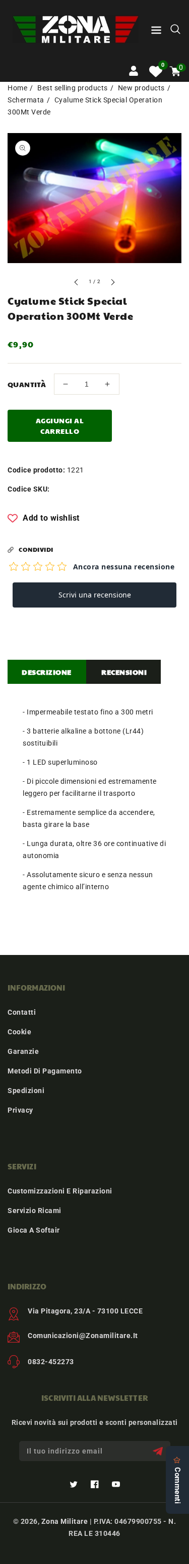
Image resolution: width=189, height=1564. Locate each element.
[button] (156, 32)
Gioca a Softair (34, 1230)
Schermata (26, 100)
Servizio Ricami (34, 1211)
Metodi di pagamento (45, 1071)
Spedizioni (26, 1091)
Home (17, 88)
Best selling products (72, 88)
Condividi (36, 549)
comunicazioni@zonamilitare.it (83, 1336)
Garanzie (23, 1051)
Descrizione (47, 672)
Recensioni (124, 672)
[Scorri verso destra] (112, 283)
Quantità (27, 384)
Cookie (19, 1032)
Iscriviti (159, 1451)
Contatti (22, 1012)
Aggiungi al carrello (60, 425)
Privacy (20, 1110)
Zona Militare (64, 1521)
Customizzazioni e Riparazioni (60, 1191)
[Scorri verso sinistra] (76, 283)
